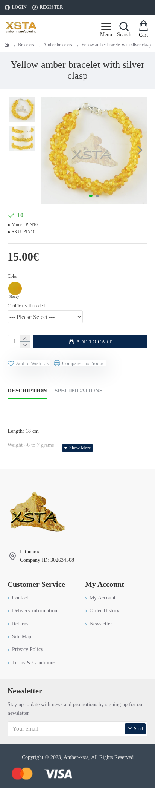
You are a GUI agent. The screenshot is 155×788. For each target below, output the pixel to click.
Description (27, 391)
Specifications (78, 391)
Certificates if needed (26, 305)
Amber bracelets (57, 45)
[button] (48, 150)
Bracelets (26, 45)
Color (13, 276)
